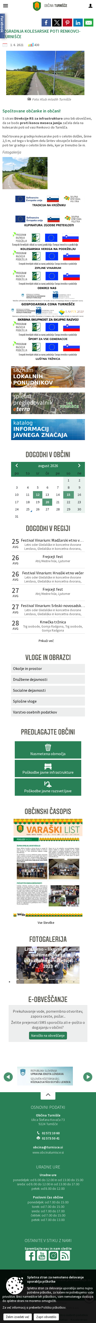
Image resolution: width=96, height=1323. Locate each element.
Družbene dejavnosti (30, 679)
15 (68, 494)
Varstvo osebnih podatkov (35, 712)
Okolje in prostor (27, 668)
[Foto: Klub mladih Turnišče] (25, 173)
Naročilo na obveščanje (48, 1035)
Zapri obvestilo (46, 1317)
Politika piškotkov (53, 1307)
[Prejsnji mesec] (17, 465)
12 (37, 494)
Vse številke (46, 923)
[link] (46, 22)
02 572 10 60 (51, 1133)
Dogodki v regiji (48, 528)
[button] (16, 966)
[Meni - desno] (90, 5)
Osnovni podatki (48, 1107)
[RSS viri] (65, 1255)
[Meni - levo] (5, 5)
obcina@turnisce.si (48, 1147)
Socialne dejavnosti (29, 690)
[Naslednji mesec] (79, 465)
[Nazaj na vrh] (48, 1096)
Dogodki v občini (48, 454)
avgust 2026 (48, 465)
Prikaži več (46, 641)
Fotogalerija (48, 939)
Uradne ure (48, 1167)
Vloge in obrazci (48, 657)
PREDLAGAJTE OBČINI (48, 732)
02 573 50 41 (51, 1138)
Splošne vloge (25, 701)
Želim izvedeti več (17, 1317)
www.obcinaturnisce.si (48, 1152)
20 (47, 502)
